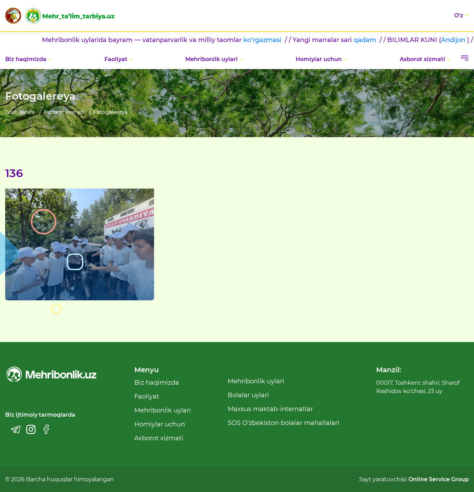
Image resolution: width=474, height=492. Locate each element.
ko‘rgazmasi (243, 40)
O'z (458, 15)
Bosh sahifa (20, 112)
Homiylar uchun (319, 59)
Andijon (434, 40)
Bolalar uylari (248, 395)
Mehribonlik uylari (211, 59)
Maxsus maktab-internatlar (270, 409)
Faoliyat (115, 59)
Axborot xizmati (422, 59)
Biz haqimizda (25, 59)
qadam (346, 40)
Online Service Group (438, 479)
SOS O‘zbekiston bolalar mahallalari (283, 423)
